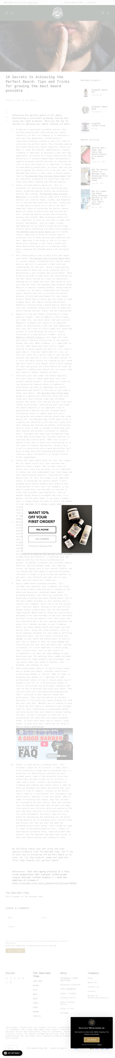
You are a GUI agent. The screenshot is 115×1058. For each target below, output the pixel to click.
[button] (12, 1053)
